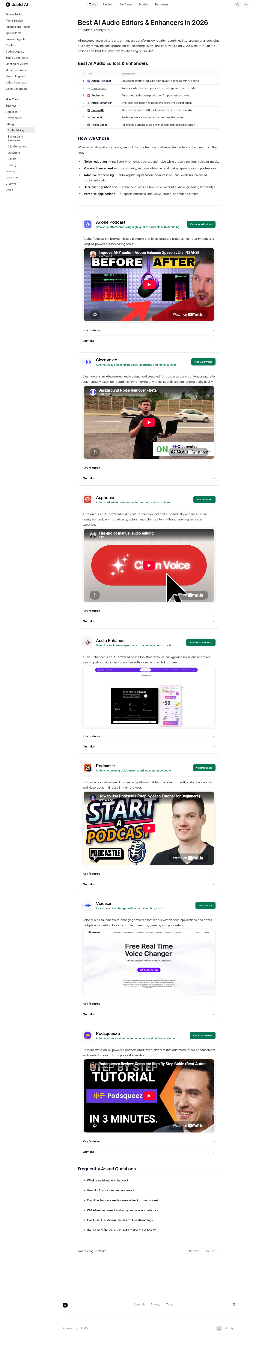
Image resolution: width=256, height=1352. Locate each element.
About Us (139, 1304)
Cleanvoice (98, 88)
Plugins (107, 4)
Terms (170, 1304)
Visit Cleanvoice (203, 361)
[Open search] (237, 4)
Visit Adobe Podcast (201, 224)
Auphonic (97, 95)
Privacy (155, 1304)
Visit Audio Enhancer (201, 642)
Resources (161, 4)
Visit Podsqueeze (203, 1035)
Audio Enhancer (101, 102)
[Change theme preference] (246, 4)
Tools (92, 4)
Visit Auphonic (204, 499)
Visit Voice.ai (205, 905)
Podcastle (97, 110)
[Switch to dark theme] (232, 1328)
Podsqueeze (99, 124)
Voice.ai (96, 117)
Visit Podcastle (204, 767)
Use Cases (125, 4)
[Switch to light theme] (225, 1328)
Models (143, 4)
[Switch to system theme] (219, 1328)
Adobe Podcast (101, 80)
